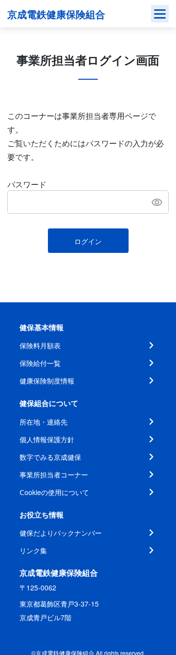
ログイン (88, 241)
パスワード (26, 184)
